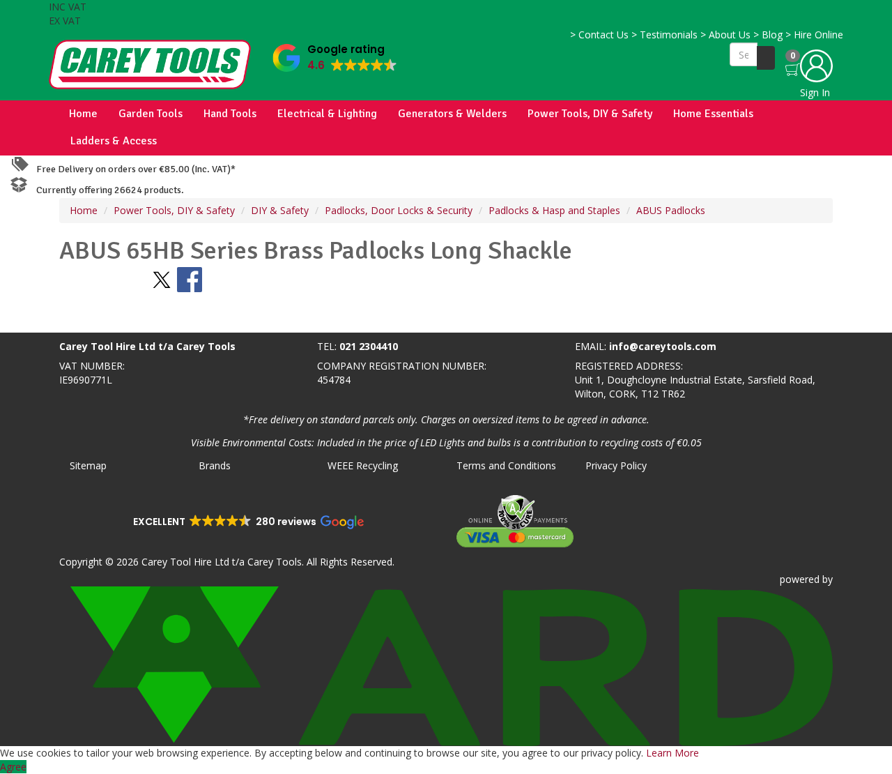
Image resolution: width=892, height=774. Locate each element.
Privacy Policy (616, 465)
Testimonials (664, 34)
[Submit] (766, 58)
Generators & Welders (452, 114)
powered (800, 579)
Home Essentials (713, 114)
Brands (215, 465)
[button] (334, 54)
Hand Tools (229, 114)
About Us (725, 34)
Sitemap (88, 465)
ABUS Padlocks (670, 210)
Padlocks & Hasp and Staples (554, 210)
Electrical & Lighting (327, 114)
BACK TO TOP (37, 319)
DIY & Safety (280, 210)
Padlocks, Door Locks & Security (398, 210)
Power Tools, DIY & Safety (590, 114)
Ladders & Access (113, 141)
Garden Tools (150, 114)
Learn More (672, 752)
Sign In (815, 92)
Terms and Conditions (506, 465)
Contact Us (599, 34)
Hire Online (814, 34)
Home (83, 114)
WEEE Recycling (363, 465)
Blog (768, 34)
